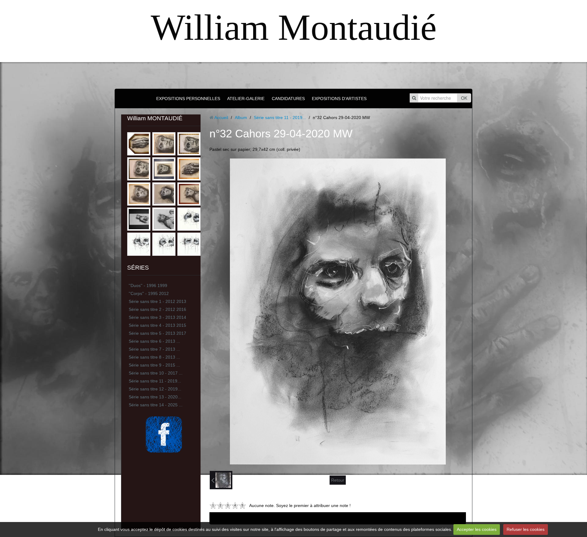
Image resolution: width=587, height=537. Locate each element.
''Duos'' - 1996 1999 (148, 285)
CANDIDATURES (288, 98)
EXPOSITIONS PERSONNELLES (188, 98)
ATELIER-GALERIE (245, 98)
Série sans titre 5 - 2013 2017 (157, 333)
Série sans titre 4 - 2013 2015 (157, 325)
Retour (337, 480)
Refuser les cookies (526, 529)
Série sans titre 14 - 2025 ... (156, 404)
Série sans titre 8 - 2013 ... (154, 357)
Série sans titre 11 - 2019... (155, 381)
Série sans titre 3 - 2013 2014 (157, 317)
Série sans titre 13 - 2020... (155, 396)
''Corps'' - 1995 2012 (149, 293)
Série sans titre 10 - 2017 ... (156, 373)
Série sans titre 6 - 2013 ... (154, 341)
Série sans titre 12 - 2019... (155, 388)
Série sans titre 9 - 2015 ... (154, 365)
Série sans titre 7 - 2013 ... (154, 349)
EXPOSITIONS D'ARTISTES (339, 98)
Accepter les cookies (477, 529)
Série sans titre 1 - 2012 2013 (157, 301)
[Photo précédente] (221, 480)
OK (464, 98)
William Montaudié (294, 27)
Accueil (221, 117)
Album (241, 117)
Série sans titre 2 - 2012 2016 (157, 309)
